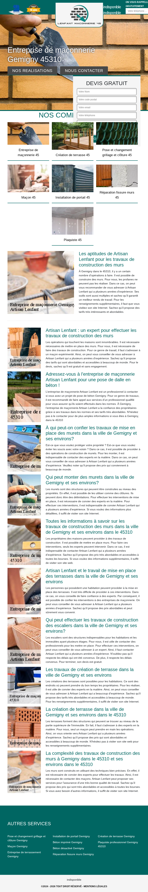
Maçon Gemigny (18, 846)
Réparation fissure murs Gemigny (73, 854)
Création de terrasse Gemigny (116, 836)
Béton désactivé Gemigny (68, 848)
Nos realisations (32, 70)
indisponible (112, 7)
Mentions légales (95, 886)
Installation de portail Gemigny (71, 836)
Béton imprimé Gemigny (67, 842)
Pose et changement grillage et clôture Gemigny (26, 838)
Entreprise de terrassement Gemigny (24, 854)
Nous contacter (84, 70)
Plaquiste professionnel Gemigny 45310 (118, 844)
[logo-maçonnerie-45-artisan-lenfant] (79, 14)
